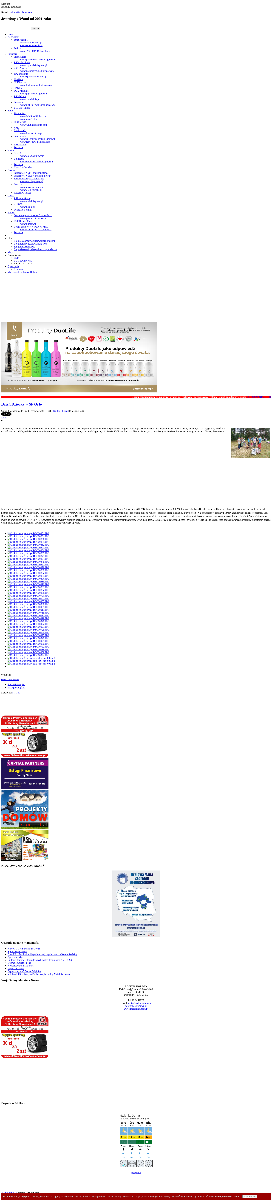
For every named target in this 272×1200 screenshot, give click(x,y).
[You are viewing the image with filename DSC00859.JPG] (28, 542)
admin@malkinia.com (21, 12)
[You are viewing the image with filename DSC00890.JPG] (28, 584)
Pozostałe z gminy (23, 209)
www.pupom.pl (28, 224)
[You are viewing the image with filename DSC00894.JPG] (28, 590)
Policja (17, 48)
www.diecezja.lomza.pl (31, 187)
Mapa (10, 252)
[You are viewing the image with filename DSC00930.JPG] (28, 643)
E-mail (65, 411)
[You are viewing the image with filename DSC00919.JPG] (28, 618)
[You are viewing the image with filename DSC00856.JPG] (28, 539)
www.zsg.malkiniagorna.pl (33, 65)
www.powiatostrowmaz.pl (33, 218)
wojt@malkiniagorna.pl (139, 1003)
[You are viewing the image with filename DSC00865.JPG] (28, 547)
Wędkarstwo (20, 144)
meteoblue (136, 1172)
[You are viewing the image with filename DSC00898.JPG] (28, 593)
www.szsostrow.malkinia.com (35, 141)
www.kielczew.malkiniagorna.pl (36, 85)
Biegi (16, 127)
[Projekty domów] (24, 828)
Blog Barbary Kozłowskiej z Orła (30, 243)
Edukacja (12, 54)
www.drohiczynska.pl (31, 190)
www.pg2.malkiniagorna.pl (33, 93)
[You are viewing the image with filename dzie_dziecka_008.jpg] (31, 663)
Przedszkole (20, 56)
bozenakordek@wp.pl (136, 1006)
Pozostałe (18, 102)
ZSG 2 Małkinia (22, 107)
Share (4, 417)
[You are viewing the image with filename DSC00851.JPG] (28, 533)
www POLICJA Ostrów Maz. (35, 51)
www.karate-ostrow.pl (31, 133)
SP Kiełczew (20, 82)
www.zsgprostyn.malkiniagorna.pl (37, 71)
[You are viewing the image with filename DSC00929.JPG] (28, 641)
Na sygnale (13, 37)
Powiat (11, 212)
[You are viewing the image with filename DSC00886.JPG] (28, 578)
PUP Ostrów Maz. (23, 221)
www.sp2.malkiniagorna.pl (33, 76)
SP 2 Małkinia (21, 73)
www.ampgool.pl (28, 119)
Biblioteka (19, 158)
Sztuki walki (20, 130)
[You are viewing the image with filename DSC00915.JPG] (28, 612)
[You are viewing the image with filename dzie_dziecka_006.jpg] (31, 660)
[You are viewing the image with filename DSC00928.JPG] (28, 638)
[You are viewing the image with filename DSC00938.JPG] (28, 649)
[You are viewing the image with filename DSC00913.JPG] (28, 609)
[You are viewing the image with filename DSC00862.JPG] (28, 544)
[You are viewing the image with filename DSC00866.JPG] (28, 550)
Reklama (18, 269)
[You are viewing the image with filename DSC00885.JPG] (28, 576)
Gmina (11, 195)
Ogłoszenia (13, 266)
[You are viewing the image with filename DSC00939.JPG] (28, 652)
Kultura (11, 150)
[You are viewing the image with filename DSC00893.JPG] (28, 587)
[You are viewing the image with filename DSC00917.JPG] (28, 615)
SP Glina (18, 79)
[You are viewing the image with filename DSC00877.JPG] (28, 564)
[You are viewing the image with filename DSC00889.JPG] (28, 581)
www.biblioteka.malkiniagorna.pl (36, 161)
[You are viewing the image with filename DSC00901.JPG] (28, 598)
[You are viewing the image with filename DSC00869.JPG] (28, 553)
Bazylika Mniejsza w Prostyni (29, 178)
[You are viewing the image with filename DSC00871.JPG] (28, 556)
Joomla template (9, 1193)
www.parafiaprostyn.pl (31, 181)
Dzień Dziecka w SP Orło (21, 404)
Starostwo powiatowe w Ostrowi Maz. (33, 215)
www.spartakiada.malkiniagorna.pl (37, 139)
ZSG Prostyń (20, 68)
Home (11, 34)
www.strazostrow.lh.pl (31, 45)
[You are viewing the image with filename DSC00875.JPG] (28, 561)
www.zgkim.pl (27, 207)
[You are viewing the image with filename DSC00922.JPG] (28, 624)
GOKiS (18, 153)
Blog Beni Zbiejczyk (24, 246)
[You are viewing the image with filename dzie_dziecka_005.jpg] (31, 658)
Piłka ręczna (20, 122)
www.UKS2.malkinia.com (33, 124)
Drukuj (57, 411)
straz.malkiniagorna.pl (31, 42)
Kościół (11, 170)
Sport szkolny (21, 136)
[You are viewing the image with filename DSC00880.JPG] (28, 570)
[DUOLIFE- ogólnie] (79, 391)
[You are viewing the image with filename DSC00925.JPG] (28, 629)
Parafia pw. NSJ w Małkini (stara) (31, 173)
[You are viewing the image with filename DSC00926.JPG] (28, 632)
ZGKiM (18, 204)
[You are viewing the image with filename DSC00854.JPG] (28, 536)
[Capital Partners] (24, 788)
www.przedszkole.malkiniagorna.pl (37, 59)
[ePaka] (24, 756)
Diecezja (18, 184)
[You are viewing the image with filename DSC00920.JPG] (28, 621)
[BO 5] (24, 859)
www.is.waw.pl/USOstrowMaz (35, 229)
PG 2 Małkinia (21, 90)
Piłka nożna (20, 113)
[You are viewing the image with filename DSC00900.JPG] (28, 595)
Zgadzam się (249, 1196)
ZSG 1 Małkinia (22, 62)
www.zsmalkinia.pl (29, 99)
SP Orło (18, 88)
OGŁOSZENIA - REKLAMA (240, 397)
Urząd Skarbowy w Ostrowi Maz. (31, 226)
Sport (10, 110)
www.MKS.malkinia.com (33, 116)
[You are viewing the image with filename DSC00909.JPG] (28, 607)
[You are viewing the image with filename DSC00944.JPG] (28, 655)
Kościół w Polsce (22, 192)
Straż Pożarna (21, 39)
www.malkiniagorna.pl (31, 201)
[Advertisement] (136, 298)
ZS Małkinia (20, 96)
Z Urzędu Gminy (22, 198)
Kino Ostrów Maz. (23, 167)
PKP (16, 257)
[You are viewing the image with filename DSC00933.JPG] (28, 646)
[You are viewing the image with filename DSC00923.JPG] (28, 626)
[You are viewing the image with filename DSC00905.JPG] (28, 601)
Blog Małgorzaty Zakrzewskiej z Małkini (34, 240)
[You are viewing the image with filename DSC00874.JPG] (28, 559)
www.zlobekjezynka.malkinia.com (37, 105)
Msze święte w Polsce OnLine (23, 272)
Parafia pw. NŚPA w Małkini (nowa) (32, 175)
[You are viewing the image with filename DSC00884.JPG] (28, 573)
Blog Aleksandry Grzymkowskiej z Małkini (35, 249)
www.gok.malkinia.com (32, 156)
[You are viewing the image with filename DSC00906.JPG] (28, 604)
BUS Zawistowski (23, 260)
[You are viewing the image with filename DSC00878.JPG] (28, 567)
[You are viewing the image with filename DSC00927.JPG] (28, 635)
